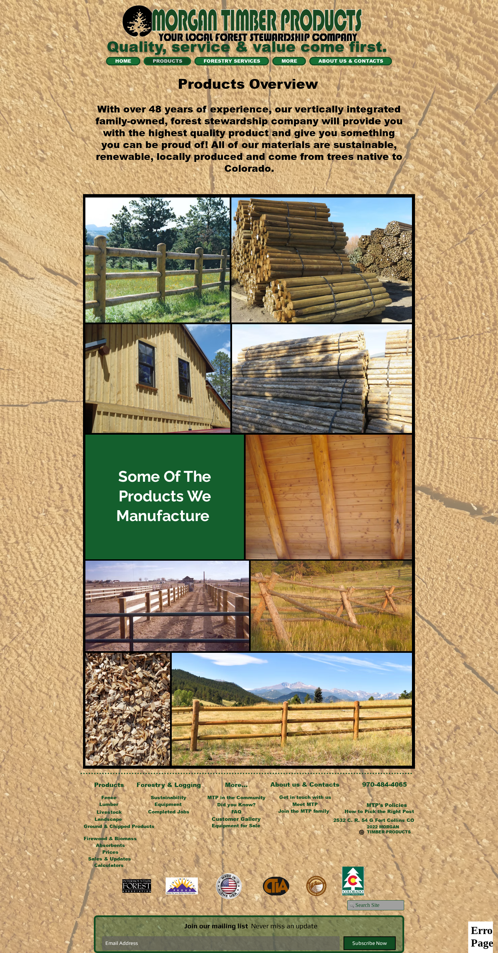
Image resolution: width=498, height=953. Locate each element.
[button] (386, 805)
